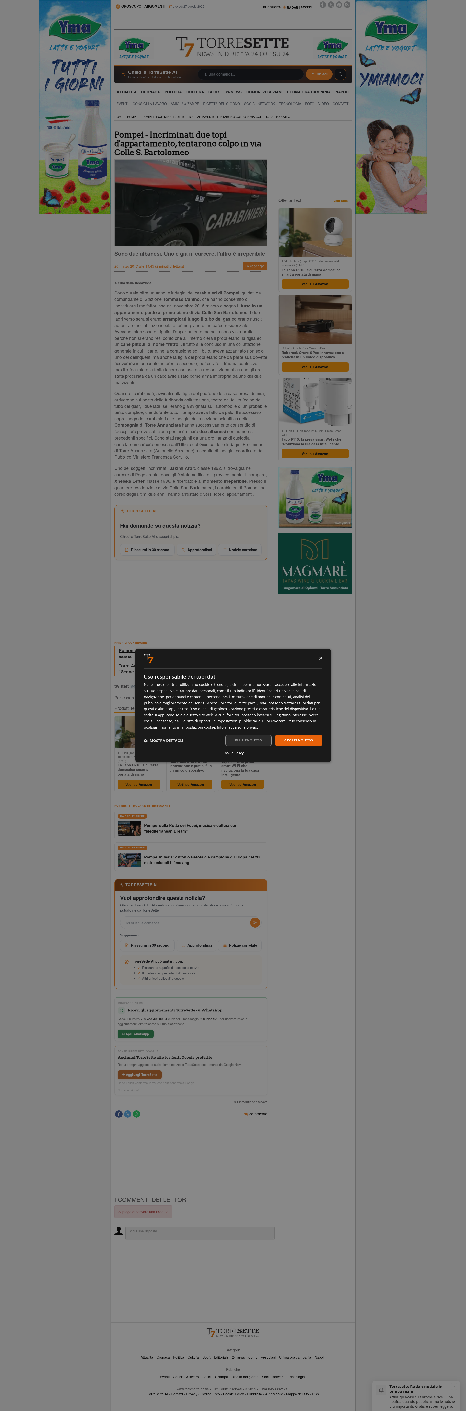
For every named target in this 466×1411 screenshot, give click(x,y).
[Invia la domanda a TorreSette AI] (255, 923)
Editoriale (221, 1357)
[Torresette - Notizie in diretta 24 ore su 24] (233, 1332)
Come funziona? (129, 1090)
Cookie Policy (233, 1393)
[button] (163, 740)
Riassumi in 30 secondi (150, 549)
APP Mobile (274, 1393)
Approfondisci (199, 549)
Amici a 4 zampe (215, 1376)
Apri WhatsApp (137, 1033)
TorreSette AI (157, 1393)
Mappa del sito (297, 1393)
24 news (238, 1357)
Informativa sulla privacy (238, 727)
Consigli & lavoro (186, 1376)
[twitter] (331, 4)
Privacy (191, 1393)
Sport (206, 1357)
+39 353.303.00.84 (154, 1018)
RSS (315, 1393)
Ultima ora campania (295, 1357)
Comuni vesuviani (262, 1357)
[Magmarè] (315, 563)
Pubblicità (254, 1393)
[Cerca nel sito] (340, 74)
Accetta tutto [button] (298, 740)
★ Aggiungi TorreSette (139, 1074)
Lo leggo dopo (255, 266)
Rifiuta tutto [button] (248, 740)
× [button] (320, 658)
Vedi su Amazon (138, 784)
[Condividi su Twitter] (127, 1114)
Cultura (193, 1357)
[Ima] (315, 497)
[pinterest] (339, 4)
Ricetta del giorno (245, 1376)
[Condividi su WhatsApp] (136, 1114)
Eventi (165, 1376)
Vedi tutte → (342, 201)
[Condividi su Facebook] (119, 1114)
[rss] (347, 4)
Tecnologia (296, 1376)
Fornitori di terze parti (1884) (243, 702)
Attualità (147, 1357)
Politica (178, 1357)
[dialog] (233, 705)
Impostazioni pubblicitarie (238, 720)
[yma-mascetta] (134, 47)
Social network (273, 1376)
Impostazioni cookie (198, 727)
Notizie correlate (243, 549)
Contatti (177, 1393)
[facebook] (323, 4)
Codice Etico (210, 1393)
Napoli (319, 1357)
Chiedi (322, 74)
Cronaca (163, 1357)
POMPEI (132, 116)
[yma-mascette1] (332, 47)
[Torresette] (233, 47)
